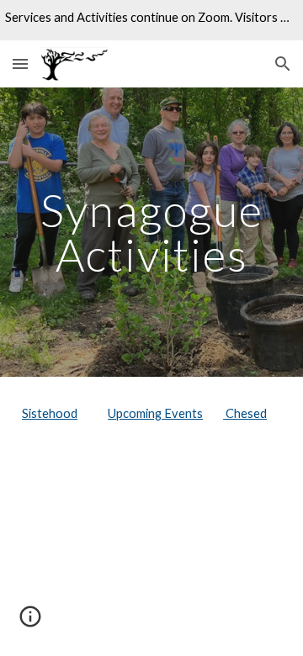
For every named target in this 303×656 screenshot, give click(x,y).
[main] (151, 232)
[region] (151, 20)
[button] (20, 63)
